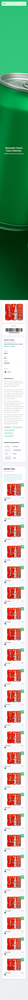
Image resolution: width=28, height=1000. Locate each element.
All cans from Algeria (9, 430)
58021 (14, 477)
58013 (8, 476)
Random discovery (9, 436)
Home (4, 3)
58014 (11, 476)
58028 (17, 479)
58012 (5, 476)
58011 (21, 474)
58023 (20, 477)
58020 (11, 477)
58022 (17, 477)
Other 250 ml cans (9, 433)
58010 (18, 474)
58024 (5, 479)
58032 (11, 480)
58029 (20, 479)
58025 (8, 479)
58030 (5, 480)
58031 (8, 480)
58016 (17, 476)
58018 (5, 477)
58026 (11, 479)
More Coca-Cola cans (17, 427)
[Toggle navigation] (23, 3)
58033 (14, 480)
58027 (14, 479)
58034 (20, 476)
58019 (8, 477)
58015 (14, 476)
